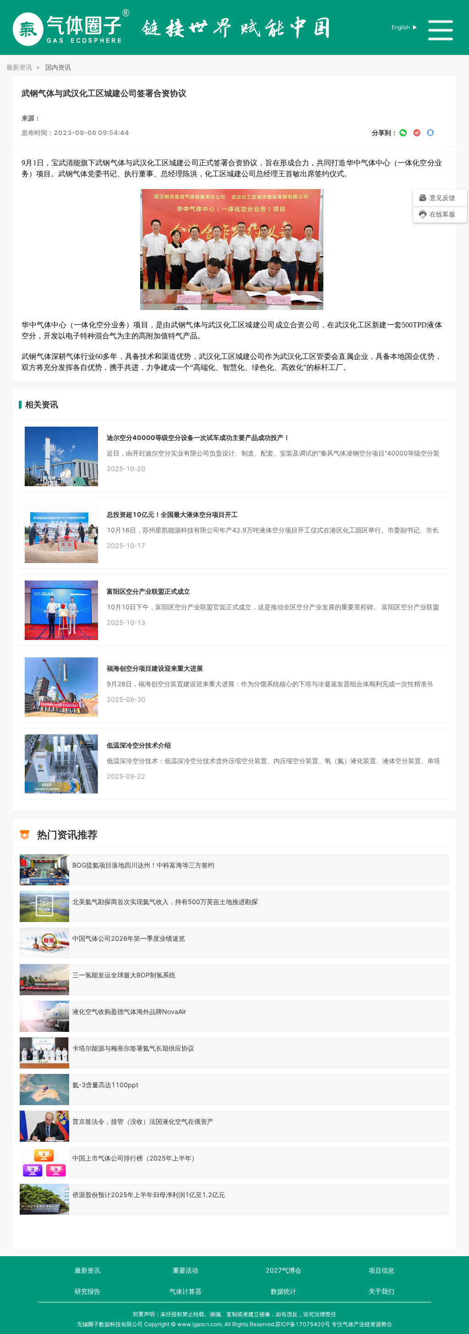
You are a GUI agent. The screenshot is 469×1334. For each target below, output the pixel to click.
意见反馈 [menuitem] (442, 197)
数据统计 (283, 1291)
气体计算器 (185, 1291)
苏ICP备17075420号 (302, 1324)
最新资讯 (87, 1270)
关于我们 (381, 1291)
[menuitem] (440, 214)
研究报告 (87, 1291)
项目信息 (381, 1270)
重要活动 (185, 1270)
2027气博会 (283, 1270)
